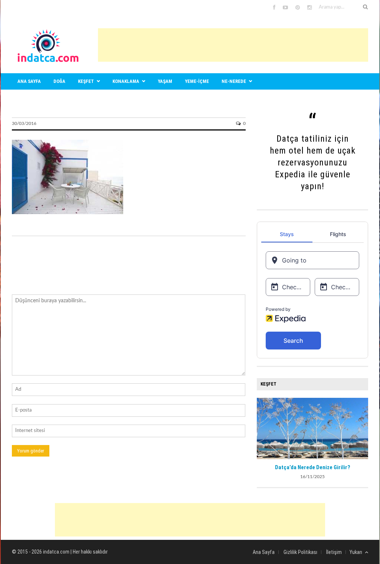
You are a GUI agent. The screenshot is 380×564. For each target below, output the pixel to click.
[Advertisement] (233, 45)
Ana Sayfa (264, 552)
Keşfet (86, 81)
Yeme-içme (197, 81)
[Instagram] (309, 7)
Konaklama (125, 81)
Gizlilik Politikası (300, 552)
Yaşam (165, 81)
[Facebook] (274, 7)
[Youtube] (285, 7)
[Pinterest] (297, 7)
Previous (262, 427)
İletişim (334, 552)
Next (362, 427)
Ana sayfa (29, 81)
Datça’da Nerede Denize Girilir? (312, 467)
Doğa (59, 81)
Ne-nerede (234, 81)
